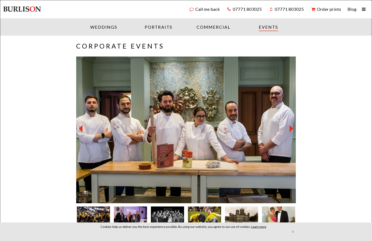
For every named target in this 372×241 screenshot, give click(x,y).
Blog (351, 9)
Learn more (258, 226)
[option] (186, 130)
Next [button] (291, 128)
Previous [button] (80, 128)
